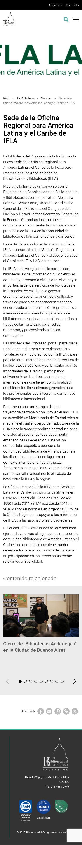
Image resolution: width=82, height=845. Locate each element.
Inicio (6, 98)
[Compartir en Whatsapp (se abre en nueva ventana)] (58, 711)
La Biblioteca (25, 98)
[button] (20, 681)
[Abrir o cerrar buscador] (66, 18)
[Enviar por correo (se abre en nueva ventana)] (49, 711)
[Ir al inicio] (8, 18)
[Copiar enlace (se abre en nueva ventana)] (66, 711)
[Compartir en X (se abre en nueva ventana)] (75, 711)
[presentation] (7, 681)
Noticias (46, 98)
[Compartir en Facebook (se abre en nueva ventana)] (41, 711)
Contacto (72, 5)
